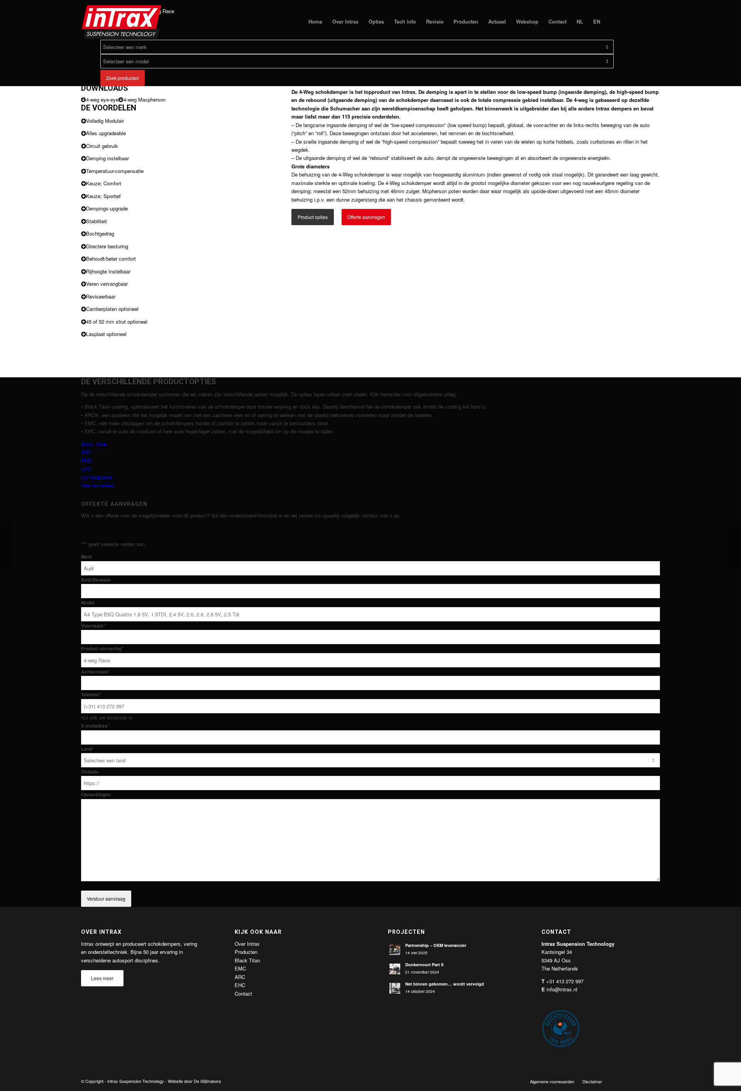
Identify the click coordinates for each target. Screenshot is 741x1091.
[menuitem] (315, 21)
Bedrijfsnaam (96, 580)
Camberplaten (96, 477)
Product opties (313, 217)
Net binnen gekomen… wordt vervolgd (444, 984)
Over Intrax (247, 943)
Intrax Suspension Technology (135, 1081)
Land (87, 749)
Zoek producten (122, 78)
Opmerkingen (96, 794)
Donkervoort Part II (424, 964)
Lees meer (102, 978)
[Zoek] (612, 21)
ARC (86, 452)
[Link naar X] (631, 1081)
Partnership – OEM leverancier (435, 945)
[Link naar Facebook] (619, 1081)
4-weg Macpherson (145, 99)
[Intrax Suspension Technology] (122, 21)
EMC (86, 460)
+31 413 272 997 (565, 981)
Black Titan (94, 444)
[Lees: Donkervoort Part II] (395, 969)
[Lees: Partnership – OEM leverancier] (395, 950)
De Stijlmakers (207, 1081)
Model (87, 602)
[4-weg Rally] (6, 545)
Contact (243, 993)
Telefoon (91, 694)
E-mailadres (95, 726)
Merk (86, 556)
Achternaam (95, 672)
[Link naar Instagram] (654, 1081)
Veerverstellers (97, 485)
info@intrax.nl (561, 989)
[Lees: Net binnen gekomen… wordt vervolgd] (395, 988)
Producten (246, 951)
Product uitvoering (102, 648)
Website (90, 772)
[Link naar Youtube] (642, 1081)
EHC (86, 468)
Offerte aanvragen (366, 217)
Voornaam (93, 626)
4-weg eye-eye (102, 99)
